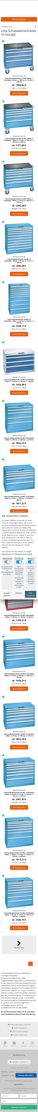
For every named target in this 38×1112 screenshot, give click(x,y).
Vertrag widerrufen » (26, 1075)
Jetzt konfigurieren (19, 93)
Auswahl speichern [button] (7, 594)
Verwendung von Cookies (23, 554)
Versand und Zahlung (22, 1071)
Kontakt (33, 1071)
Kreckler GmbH (28, 1081)
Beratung (4, 1071)
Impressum (5, 1075)
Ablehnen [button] (18, 593)
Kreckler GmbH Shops (20, 1035)
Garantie (11, 1071)
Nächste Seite (19, 947)
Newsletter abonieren (19, 1107)
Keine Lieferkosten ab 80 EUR (20, 1024)
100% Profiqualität (20, 1028)
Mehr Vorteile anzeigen (20, 1031)
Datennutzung (7, 554)
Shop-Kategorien (20, 19)
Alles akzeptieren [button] (31, 594)
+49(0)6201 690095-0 (19, 1062)
